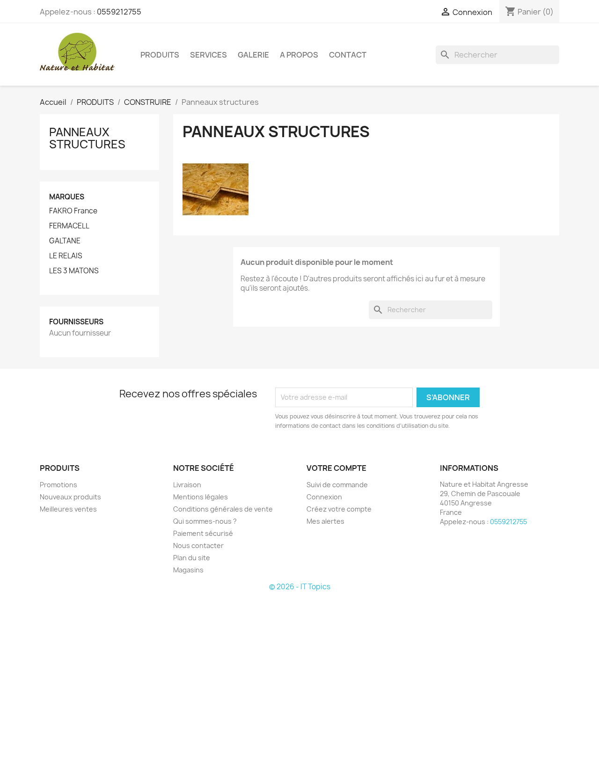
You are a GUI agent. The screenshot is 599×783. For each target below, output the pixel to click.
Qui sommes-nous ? (205, 521)
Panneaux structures (87, 138)
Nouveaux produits (70, 496)
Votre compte (336, 468)
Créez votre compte (339, 509)
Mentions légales (200, 496)
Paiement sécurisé (203, 533)
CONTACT (347, 55)
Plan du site (191, 557)
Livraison (187, 484)
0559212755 (119, 12)
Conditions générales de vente (223, 509)
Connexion (324, 496)
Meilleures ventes (68, 509)
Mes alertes (325, 521)
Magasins (188, 569)
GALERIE (253, 55)
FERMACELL (69, 226)
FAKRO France (73, 211)
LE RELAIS (65, 256)
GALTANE (64, 241)
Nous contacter (198, 545)
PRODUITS (159, 55)
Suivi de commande (337, 484)
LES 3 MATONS (74, 271)
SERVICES (208, 55)
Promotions (58, 484)
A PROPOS (299, 55)
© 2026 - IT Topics (299, 587)
